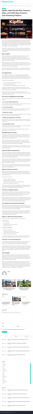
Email (3, 326)
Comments (26, 336)
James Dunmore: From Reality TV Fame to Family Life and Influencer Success (18, 397)
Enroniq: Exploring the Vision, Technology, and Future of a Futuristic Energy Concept (6, 303)
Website (18, 326)
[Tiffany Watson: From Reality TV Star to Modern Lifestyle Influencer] (4, 344)
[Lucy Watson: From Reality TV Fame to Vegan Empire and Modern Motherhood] (4, 352)
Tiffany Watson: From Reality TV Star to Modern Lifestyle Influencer (16, 343)
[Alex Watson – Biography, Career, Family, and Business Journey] (4, 356)
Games (3, 373)
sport (3, 372)
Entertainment (4, 376)
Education (3, 380)
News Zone (13, 412)
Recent (6, 336)
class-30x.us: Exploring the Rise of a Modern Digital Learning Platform (26, 303)
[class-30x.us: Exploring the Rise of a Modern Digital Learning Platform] (26, 298)
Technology (6, 5)
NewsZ (9, 271)
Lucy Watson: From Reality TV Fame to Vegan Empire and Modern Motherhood (18, 401)
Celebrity (3, 377)
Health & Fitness (4, 370)
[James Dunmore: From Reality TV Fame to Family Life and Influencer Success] (4, 348)
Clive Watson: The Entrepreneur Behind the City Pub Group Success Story (17, 339)
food (3, 383)
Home (3, 5)
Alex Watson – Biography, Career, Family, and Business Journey (16, 354)
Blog (3, 366)
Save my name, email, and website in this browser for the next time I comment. (13, 329)
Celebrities (3, 365)
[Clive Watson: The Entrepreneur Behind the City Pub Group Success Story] (4, 340)
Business (3, 369)
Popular (16, 336)
